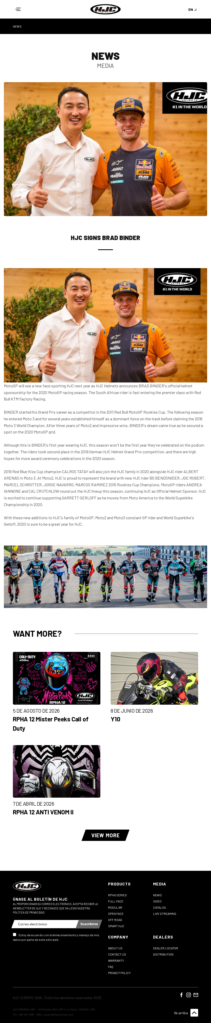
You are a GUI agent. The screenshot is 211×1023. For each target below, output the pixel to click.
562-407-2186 (26, 1014)
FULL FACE (115, 901)
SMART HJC (116, 926)
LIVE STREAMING (164, 913)
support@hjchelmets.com (58, 1014)
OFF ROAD (115, 920)
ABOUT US (115, 948)
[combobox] (193, 9)
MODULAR (115, 907)
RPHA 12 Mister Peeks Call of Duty (50, 723)
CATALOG (159, 907)
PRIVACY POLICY (119, 973)
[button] (18, 9)
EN (190, 9)
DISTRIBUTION (163, 954)
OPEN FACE (116, 913)
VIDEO (157, 901)
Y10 (115, 719)
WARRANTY (116, 960)
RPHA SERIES (117, 895)
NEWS (17, 26)
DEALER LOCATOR (165, 948)
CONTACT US (117, 954)
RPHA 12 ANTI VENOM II (43, 812)
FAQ (110, 966)
